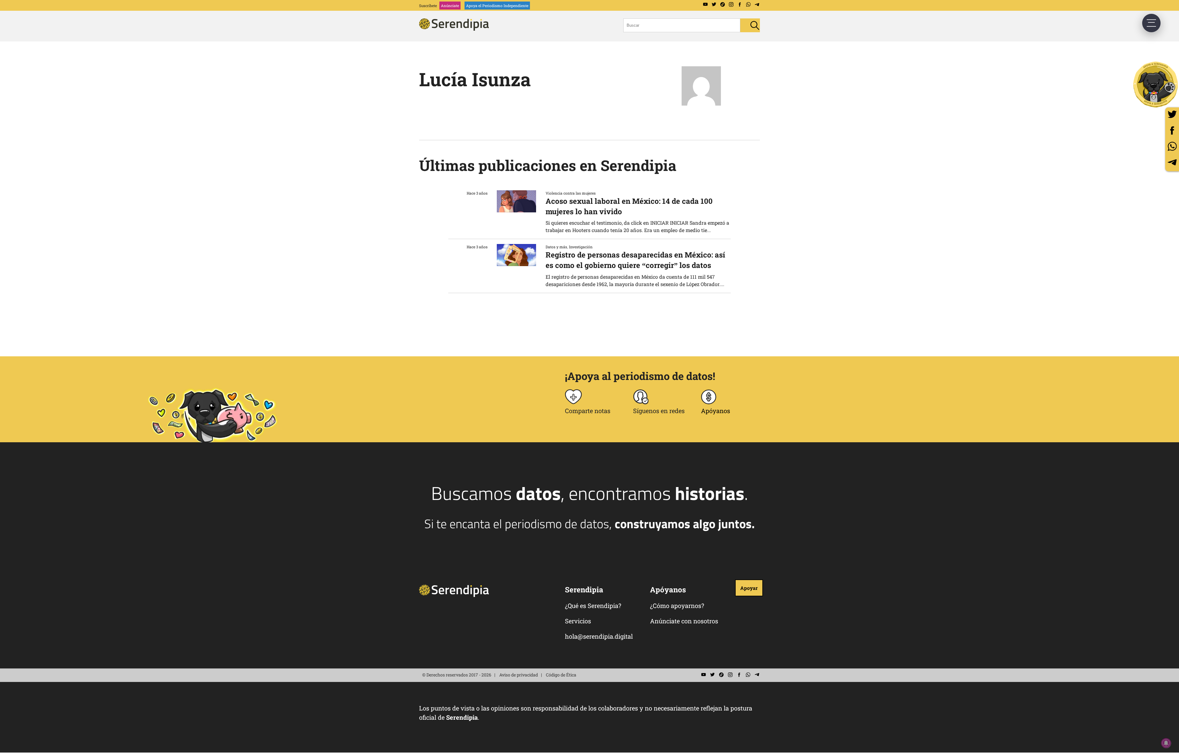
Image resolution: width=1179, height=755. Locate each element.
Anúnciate (450, 5)
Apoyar (749, 588)
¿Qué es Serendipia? (593, 606)
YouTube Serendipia (705, 5)
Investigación (581, 246)
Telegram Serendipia (757, 5)
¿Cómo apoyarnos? (677, 606)
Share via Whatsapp (1172, 146)
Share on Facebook (1172, 130)
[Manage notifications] (1166, 743)
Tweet (1172, 114)
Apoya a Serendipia (1156, 84)
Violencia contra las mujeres (571, 193)
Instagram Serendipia (731, 5)
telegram (1172, 162)
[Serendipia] (456, 28)
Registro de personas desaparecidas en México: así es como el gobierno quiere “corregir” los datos (635, 260)
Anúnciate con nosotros (684, 621)
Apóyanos (715, 411)
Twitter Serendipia (714, 5)
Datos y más (556, 246)
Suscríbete (428, 5)
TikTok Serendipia (722, 5)
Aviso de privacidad (518, 675)
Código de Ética (561, 675)
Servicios (578, 621)
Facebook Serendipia (740, 5)
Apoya (497, 5)
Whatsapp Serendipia (748, 5)
